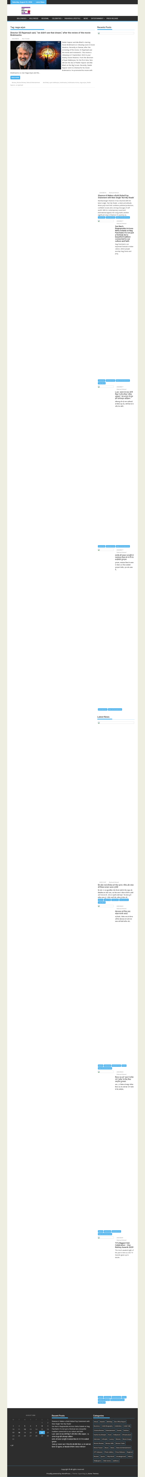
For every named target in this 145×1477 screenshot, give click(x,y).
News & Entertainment (33, 82)
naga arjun (83, 82)
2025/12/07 (102, 882)
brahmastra (63, 82)
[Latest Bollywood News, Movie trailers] (12, 18)
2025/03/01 (119, 1238)
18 (19, 1432)
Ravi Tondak (25, 39)
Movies (14, 82)
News (86, 18)
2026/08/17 (119, 221)
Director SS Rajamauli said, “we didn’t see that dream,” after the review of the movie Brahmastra (50, 33)
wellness (116, 1461)
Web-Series (107, 1461)
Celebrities (56, 18)
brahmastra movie (73, 82)
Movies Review (21, 82)
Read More (15, 77)
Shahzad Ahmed (114, 193)
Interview (97, 1439)
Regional (45, 18)
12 (25, 1429)
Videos (130, 1456)
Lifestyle (104, 1439)
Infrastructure (126, 1435)
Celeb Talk (107, 900)
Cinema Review (99, 1430)
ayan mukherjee (54, 82)
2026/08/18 (102, 193)
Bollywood (21, 18)
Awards (101, 900)
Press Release (112, 18)
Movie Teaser (98, 1448)
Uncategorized (121, 1456)
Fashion (126, 1430)
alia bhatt (46, 82)
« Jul (11, 1445)
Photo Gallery (109, 1452)
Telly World (102, 383)
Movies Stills (110, 1443)
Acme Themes (93, 1473)
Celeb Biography (107, 1426)
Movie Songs (127, 1439)
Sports (103, 1456)
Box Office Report (120, 1422)
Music (106, 1448)
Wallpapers (97, 1461)
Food (109, 1435)
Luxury (111, 1439)
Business (97, 1426)
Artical (96, 1422)
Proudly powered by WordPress (58, 1473)
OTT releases (98, 1452)
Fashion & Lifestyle (72, 18)
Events (124, 1065)
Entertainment (97, 18)
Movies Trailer (120, 1443)
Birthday (109, 1422)
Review (96, 1456)
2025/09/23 (119, 906)
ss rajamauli (19, 85)
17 (13, 1432)
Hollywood (33, 18)
